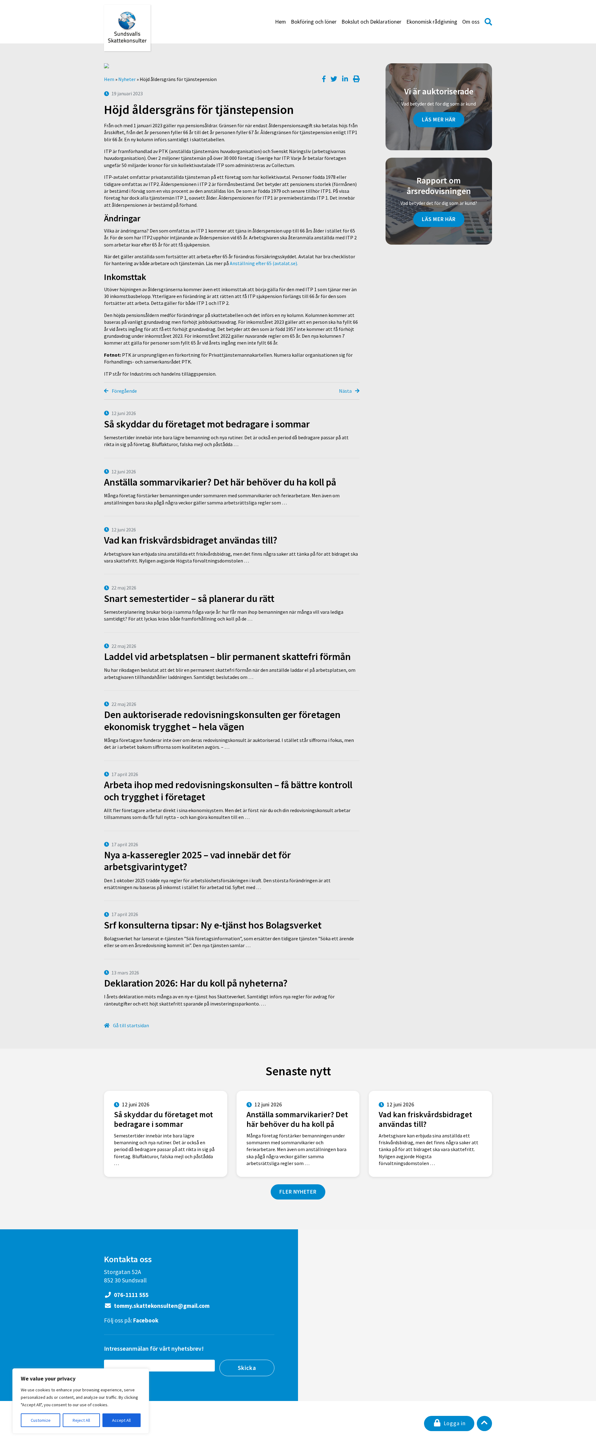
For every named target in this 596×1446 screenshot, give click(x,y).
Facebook (145, 1320)
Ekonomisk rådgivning (431, 21)
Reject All (81, 1420)
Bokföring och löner (313, 21)
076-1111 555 (130, 1295)
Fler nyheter (298, 1191)
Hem (280, 21)
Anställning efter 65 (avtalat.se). (264, 263)
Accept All (121, 1420)
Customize (41, 1420)
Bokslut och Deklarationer (371, 21)
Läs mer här (439, 119)
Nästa (346, 391)
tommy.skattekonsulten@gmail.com (161, 1305)
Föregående (124, 391)
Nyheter (127, 79)
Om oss (471, 21)
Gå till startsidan (130, 1025)
